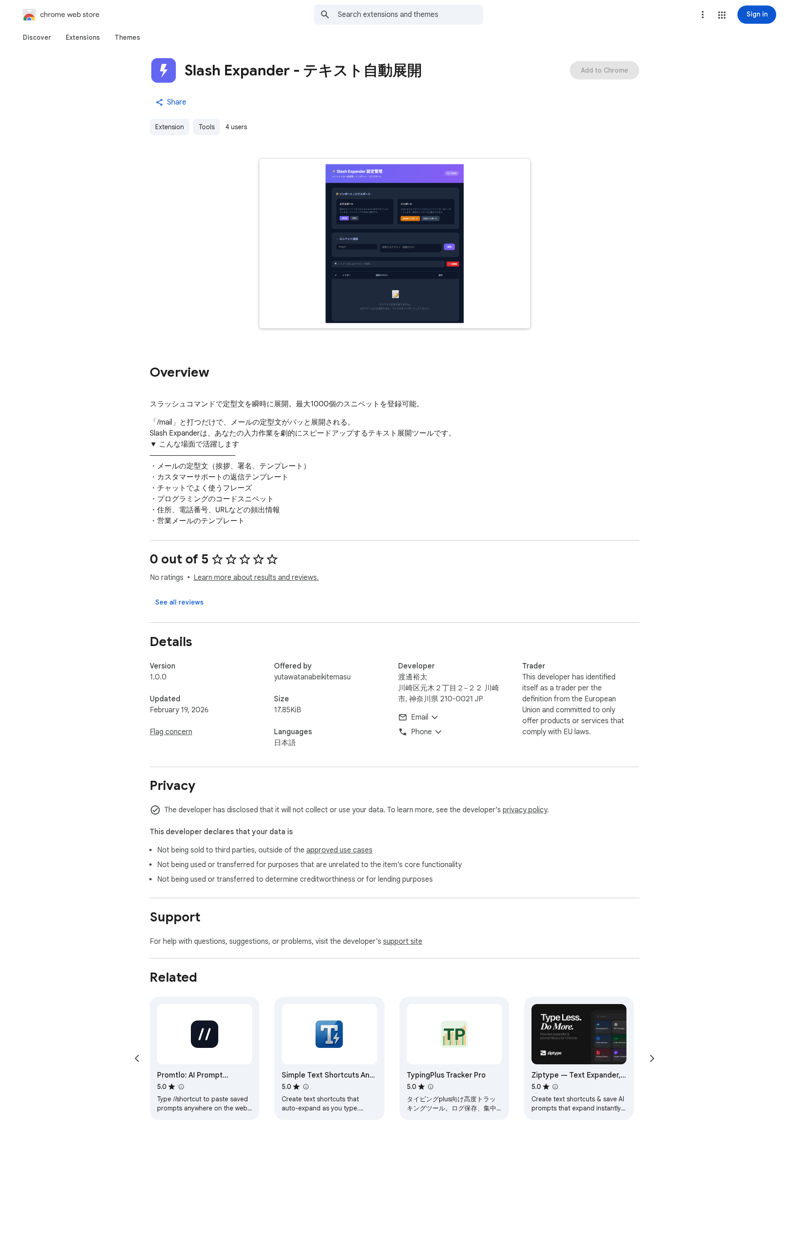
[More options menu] (703, 14)
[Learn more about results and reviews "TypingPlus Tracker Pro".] (431, 1087)
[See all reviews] (179, 602)
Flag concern (171, 731)
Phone (421, 731)
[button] (722, 15)
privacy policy (525, 810)
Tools (207, 127)
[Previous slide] (137, 1058)
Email (419, 717)
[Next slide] (652, 1058)
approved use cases (339, 850)
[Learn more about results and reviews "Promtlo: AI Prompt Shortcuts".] (181, 1087)
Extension (169, 127)
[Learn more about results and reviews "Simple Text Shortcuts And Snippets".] (305, 1087)
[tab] (37, 37)
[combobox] (410, 14)
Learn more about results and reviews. (256, 577)
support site (402, 941)
